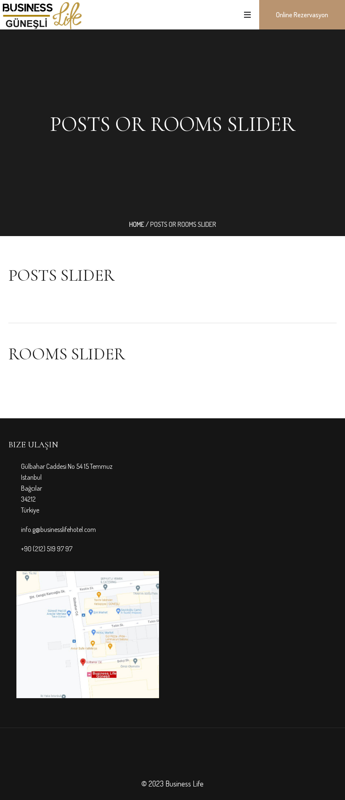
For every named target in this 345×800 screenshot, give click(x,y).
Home (136, 224)
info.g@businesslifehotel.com (58, 529)
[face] (165, 758)
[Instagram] (180, 758)
